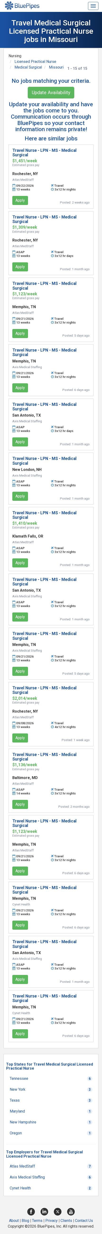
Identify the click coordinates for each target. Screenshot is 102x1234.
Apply (20, 200)
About (14, 1220)
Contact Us (84, 1220)
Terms (37, 1220)
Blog (25, 1220)
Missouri (56, 67)
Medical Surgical (28, 67)
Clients (66, 1220)
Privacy (51, 1220)
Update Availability (51, 92)
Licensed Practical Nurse (35, 61)
